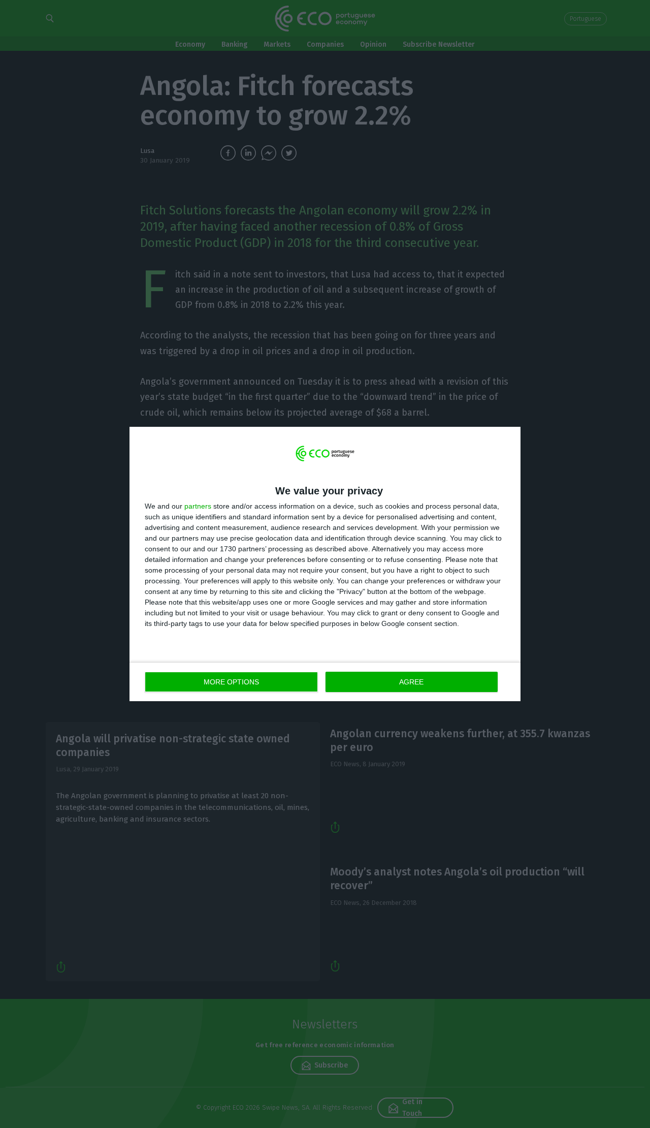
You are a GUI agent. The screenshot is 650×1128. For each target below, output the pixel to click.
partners (197, 506)
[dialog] (325, 564)
